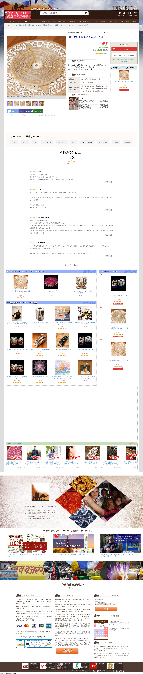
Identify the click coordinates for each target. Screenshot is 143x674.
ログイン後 (9, 115)
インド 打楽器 (103, 142)
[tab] (10, 21)
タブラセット (61, 142)
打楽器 (116, 142)
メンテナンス (47, 142)
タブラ (14, 142)
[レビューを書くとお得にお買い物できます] (37, 113)
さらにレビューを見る (71, 265)
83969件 (137, 1)
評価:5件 (106, 53)
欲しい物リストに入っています (124, 55)
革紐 (73, 142)
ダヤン (25, 142)
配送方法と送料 (77, 633)
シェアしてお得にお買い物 (42, 115)
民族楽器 (127, 142)
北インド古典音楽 (86, 142)
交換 (34, 142)
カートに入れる (124, 90)
